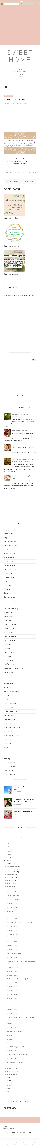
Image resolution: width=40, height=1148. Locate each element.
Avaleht (20, 67)
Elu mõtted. (8, 554)
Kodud (6, 621)
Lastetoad (7, 660)
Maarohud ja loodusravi (12, 668)
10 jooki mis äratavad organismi (17, 1006)
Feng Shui (7, 561)
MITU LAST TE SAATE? (13, 899)
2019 (7, 863)
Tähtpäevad (8, 763)
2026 (7, 843)
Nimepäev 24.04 (12, 938)
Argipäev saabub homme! (15, 1031)
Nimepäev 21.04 (12, 949)
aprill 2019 (10, 889)
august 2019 (11, 877)
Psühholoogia (9, 711)
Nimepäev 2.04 (11, 1066)
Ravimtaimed (8, 719)
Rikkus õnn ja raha (10, 727)
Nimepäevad (8, 96)
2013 (7, 1091)
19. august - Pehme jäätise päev (23, 788)
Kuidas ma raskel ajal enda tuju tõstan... (19, 979)
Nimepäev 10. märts (11, 218)
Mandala (7, 680)
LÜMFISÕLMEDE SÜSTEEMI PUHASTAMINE (19, 923)
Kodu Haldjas (9, 103)
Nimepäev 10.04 (12, 1013)
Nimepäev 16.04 (12, 986)
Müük (20, 69)
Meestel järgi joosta (13, 896)
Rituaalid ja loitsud (10, 735)
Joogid (6, 585)
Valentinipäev (8, 767)
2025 (7, 846)
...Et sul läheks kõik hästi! (14, 934)
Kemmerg (10, 911)
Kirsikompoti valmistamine (20, 431)
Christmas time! (9, 546)
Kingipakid (7, 617)
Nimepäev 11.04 (12, 1010)
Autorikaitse (20, 79)
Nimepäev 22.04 (12, 946)
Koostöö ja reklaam (20, 72)
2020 (7, 860)
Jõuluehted (7, 593)
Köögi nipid (7, 644)
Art (5, 538)
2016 (7, 1083)
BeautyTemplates (20, 1132)
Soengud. (7, 739)
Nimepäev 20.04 (12, 957)
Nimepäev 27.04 (12, 919)
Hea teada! (7, 565)
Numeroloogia (9, 704)
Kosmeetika (7, 629)
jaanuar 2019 (11, 1074)
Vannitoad (7, 771)
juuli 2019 (10, 880)
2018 (7, 1077)
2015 (7, 1086)
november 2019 (12, 869)
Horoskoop (8, 581)
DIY (5, 550)
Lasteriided (7, 656)
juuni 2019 (10, 883)
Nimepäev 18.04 (12, 975)
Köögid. (6, 648)
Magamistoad (8, 672)
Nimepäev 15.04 (12, 990)
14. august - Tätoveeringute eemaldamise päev (24, 800)
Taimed (6, 747)
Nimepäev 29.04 (12, 907)
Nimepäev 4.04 (11, 1050)
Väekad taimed (8, 775)
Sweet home (20, 56)
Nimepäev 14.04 (12, 994)
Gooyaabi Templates (20, 1135)
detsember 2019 (12, 866)
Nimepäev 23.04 (12, 942)
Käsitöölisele (8, 640)
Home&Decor (8, 577)
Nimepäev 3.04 (11, 1058)
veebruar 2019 (11, 1071)
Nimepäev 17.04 (12, 983)
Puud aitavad (8, 715)
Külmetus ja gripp (10, 652)
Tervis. (6, 755)
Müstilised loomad (10, 692)
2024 (7, 849)
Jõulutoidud (8, 597)
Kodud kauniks (9, 625)
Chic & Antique (8, 542)
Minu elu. (7, 688)
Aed (5, 530)
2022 (7, 855)
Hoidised (7, 573)
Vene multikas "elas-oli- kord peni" (17, 1054)
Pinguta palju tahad (13, 967)
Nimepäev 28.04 (12, 915)
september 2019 (12, 875)
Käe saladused (9, 636)
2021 (7, 857)
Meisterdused (8, 684)
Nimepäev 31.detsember (12, 274)
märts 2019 (10, 1069)
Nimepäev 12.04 (12, 1002)
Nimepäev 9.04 (11, 1024)
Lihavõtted (7, 664)
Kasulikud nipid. (9, 609)
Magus (20, 76)
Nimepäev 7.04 (11, 1035)
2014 (7, 1089)
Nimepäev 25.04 (12, 930)
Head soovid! (8, 569)
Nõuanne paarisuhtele (14, 953)
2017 (7, 1080)
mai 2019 (10, 886)
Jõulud (6, 589)
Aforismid (20, 74)
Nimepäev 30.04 (12, 903)
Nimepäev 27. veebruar (12, 246)
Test (5, 759)
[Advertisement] (20, 25)
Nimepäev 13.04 (12, 998)
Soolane (7, 743)
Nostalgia (7, 700)
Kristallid (7, 632)
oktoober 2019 (11, 872)
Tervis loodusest (10, 751)
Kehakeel (7, 613)
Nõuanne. (7, 707)
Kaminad (6, 605)
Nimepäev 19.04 (12, 971)
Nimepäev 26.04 (12, 926)
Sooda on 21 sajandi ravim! (15, 1047)
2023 (7, 852)
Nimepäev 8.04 (11, 1027)
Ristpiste (7, 731)
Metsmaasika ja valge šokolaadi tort (23, 445)
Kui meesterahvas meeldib (15, 1062)
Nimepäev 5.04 (11, 1043)
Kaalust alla (8, 601)
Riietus (6, 723)
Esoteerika (7, 557)
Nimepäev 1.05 (11, 892)
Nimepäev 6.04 (11, 1039)
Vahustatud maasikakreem (24, 811)
